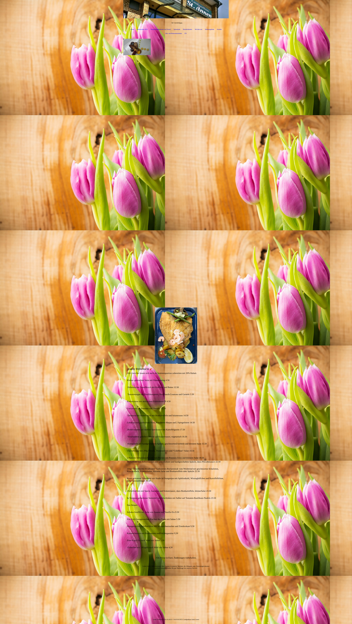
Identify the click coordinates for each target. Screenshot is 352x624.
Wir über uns (198, 29)
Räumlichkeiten (187, 29)
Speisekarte (177, 29)
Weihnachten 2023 (142, 29)
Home (132, 29)
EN (186, 33)
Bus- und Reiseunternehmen (173, 33)
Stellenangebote (209, 29)
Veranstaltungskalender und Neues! (160, 29)
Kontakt (219, 29)
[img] (176, 9)
